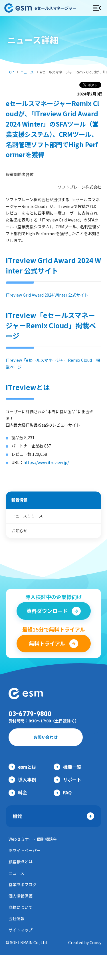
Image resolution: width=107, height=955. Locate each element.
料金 (22, 792)
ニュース (27, 71)
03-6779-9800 (30, 714)
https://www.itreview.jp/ (46, 462)
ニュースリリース (27, 516)
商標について (21, 907)
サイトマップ (21, 930)
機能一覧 (72, 766)
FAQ (67, 792)
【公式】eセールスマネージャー (43, 8)
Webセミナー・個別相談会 (33, 839)
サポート (72, 779)
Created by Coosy (84, 942)
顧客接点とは (21, 861)
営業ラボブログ (23, 884)
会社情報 (17, 918)
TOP (10, 71)
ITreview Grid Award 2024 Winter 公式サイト (47, 295)
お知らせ (19, 531)
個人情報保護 (21, 896)
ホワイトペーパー (25, 850)
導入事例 (27, 779)
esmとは (27, 766)
